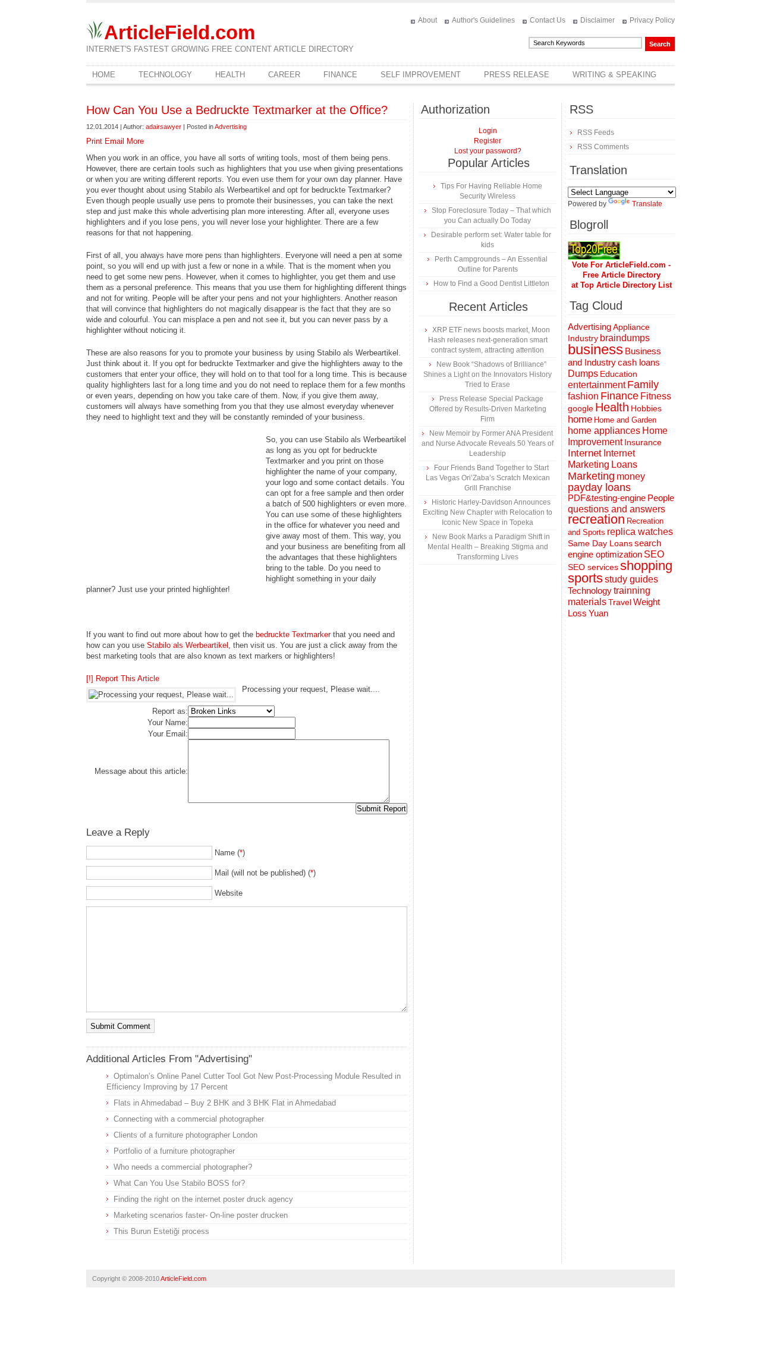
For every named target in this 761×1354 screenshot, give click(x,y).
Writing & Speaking (614, 74)
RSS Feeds (595, 132)
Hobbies (646, 408)
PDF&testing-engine (607, 498)
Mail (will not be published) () (265, 872)
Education (618, 374)
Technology (165, 74)
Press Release (516, 74)
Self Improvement (420, 74)
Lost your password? (487, 151)
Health (230, 74)
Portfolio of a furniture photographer (174, 1151)
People (660, 498)
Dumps (583, 374)
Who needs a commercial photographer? (183, 1167)
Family (643, 385)
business (595, 349)
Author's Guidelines (483, 20)
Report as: (170, 711)
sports (585, 578)
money (631, 476)
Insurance (643, 442)
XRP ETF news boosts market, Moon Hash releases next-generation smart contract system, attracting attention (489, 340)
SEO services (593, 567)
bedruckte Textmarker (293, 634)
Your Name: (167, 722)
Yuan (598, 613)
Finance (340, 74)
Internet (585, 453)
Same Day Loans (600, 543)
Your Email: (168, 733)
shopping (646, 565)
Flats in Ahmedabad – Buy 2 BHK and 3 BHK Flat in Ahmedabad (225, 1102)
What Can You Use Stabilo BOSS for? (179, 1183)
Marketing (591, 476)
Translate (647, 204)
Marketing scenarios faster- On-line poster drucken (201, 1215)
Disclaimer (597, 20)
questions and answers (616, 508)
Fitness (655, 396)
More (135, 141)
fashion (583, 396)
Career (284, 74)
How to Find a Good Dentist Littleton (491, 283)
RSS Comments (603, 147)
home (580, 419)
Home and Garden (625, 419)
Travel (619, 602)
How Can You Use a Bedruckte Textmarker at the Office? (237, 109)
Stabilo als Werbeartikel (187, 645)
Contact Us (547, 20)
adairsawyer (163, 126)
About (427, 20)
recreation (596, 519)
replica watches (640, 532)
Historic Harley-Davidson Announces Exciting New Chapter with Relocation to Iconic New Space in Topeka (487, 512)
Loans (624, 464)
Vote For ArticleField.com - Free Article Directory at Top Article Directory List (621, 274)
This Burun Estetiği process (161, 1231)
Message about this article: (141, 771)
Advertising (231, 126)
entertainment (596, 385)
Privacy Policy (652, 20)
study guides (631, 579)
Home (103, 74)
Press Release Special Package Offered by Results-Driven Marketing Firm (487, 409)
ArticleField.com (179, 32)
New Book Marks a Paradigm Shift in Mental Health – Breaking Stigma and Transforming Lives (488, 547)
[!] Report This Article (122, 678)
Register (487, 141)
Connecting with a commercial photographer (189, 1118)
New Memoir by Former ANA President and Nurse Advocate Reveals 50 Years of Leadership (488, 443)
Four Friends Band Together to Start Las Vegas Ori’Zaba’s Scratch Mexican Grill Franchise (488, 478)
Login (488, 131)
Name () (230, 852)
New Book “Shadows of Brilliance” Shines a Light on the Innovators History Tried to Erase (487, 374)
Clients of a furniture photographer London (185, 1135)
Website (229, 893)
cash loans (639, 362)
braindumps (625, 338)
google (580, 408)
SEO (654, 554)
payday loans (599, 487)
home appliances (604, 431)
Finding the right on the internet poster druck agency (203, 1199)
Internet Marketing (601, 459)
